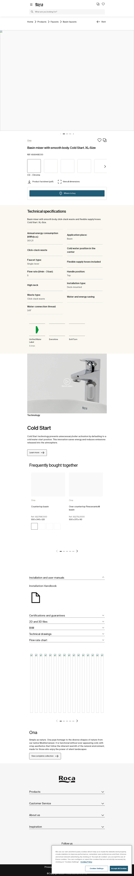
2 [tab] (64, 551)
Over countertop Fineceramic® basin (84, 508)
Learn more (34, 452)
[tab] (67, 578)
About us (34, 815)
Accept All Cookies (119, 868)
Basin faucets (70, 21)
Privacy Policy (51, 867)
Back (104, 22)
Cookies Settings (97, 868)
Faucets (55, 21)
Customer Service (40, 803)
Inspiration (35, 826)
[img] (34, 526)
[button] (32, 12)
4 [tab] (70, 551)
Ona (33, 500)
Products (41, 21)
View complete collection (42, 756)
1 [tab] (61, 551)
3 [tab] (67, 551)
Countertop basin (40, 506)
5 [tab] (73, 551)
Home (30, 21)
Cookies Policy (86, 862)
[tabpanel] (67, 80)
